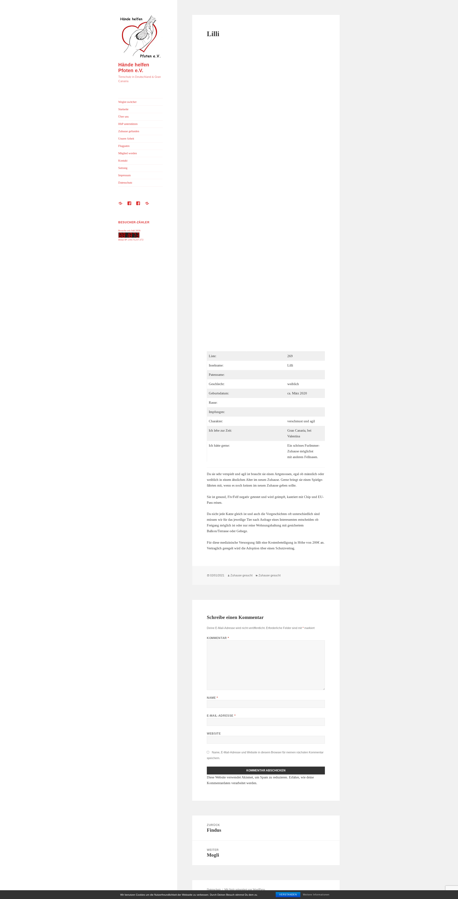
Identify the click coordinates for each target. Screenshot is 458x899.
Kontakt (122, 160)
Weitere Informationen (316, 894)
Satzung (122, 167)
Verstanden (288, 894)
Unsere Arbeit (126, 138)
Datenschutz (125, 182)
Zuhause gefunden (128, 131)
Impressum (124, 175)
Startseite (123, 109)
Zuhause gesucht (241, 575)
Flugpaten (124, 145)
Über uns (123, 116)
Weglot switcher (127, 101)
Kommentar (218, 638)
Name (212, 697)
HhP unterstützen (128, 123)
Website (214, 733)
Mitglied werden (127, 153)
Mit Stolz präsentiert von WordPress (244, 889)
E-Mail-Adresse (221, 715)
